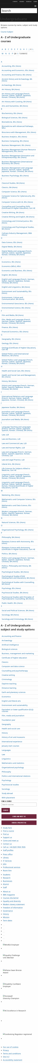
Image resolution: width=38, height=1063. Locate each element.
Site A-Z (6, 1057)
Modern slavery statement (14, 904)
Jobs (4, 864)
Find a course (6, 801)
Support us (7, 837)
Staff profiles (8, 850)
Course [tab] (4, 32)
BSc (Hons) (11, 66)
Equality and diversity (12, 901)
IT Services (7, 861)
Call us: (14, 847)
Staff (5, 887)
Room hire (7, 870)
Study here (7, 828)
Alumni (35, 1)
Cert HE (18, 207)
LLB (5, 434)
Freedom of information (13, 907)
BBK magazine (9, 895)
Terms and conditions (12, 1053)
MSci (18, 127)
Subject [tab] (10, 32)
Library (6, 857)
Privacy (6, 1050)
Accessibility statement (12, 1060)
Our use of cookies (10, 1047)
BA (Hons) (17, 80)
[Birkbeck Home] (19, 5)
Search (5, 810)
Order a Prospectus (19, 823)
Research (22, 1)
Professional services (11, 867)
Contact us (7, 844)
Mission (6, 917)
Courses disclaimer (11, 898)
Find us (6, 834)
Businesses (28, 1)
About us (6, 891)
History (6, 914)
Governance (8, 911)
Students (15, 1)
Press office (7, 854)
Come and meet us (19, 816)
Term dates (7, 920)
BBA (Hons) (17, 234)
